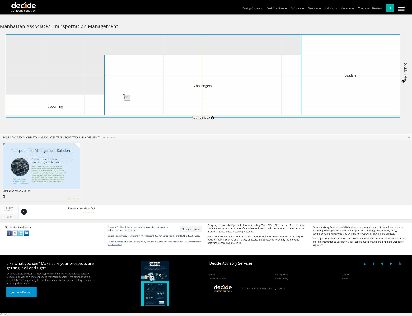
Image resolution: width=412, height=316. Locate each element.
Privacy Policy (282, 274)
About (212, 274)
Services (313, 8)
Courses (346, 8)
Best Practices (275, 8)
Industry (330, 8)
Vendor (345, 278)
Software (296, 8)
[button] (9, 232)
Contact (345, 274)
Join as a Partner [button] (21, 292)
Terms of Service (217, 278)
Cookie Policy (281, 278)
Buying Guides (251, 8)
